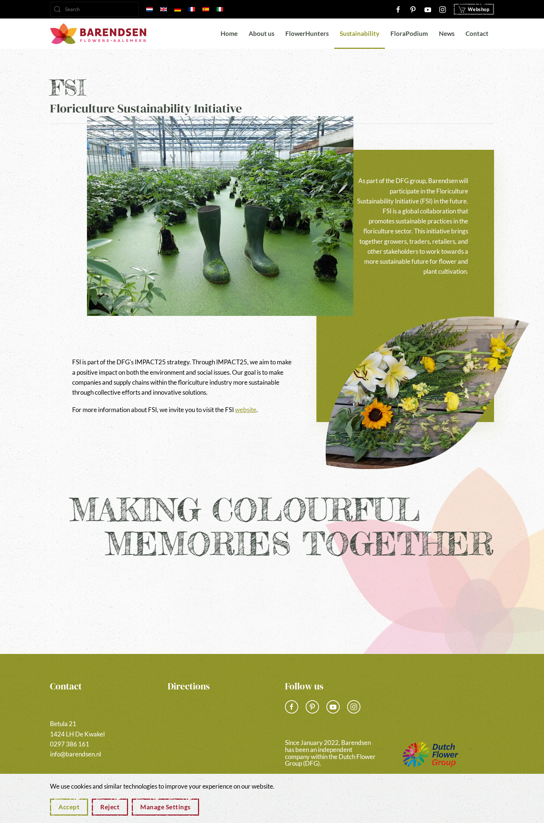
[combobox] (94, 9)
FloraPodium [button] (409, 33)
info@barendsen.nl (75, 754)
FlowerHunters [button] (307, 33)
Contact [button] (477, 33)
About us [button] (261, 33)
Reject (110, 807)
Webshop (479, 9)
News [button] (446, 33)
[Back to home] (98, 33)
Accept (69, 807)
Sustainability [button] (359, 33)
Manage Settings (165, 807)
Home (229, 33)
